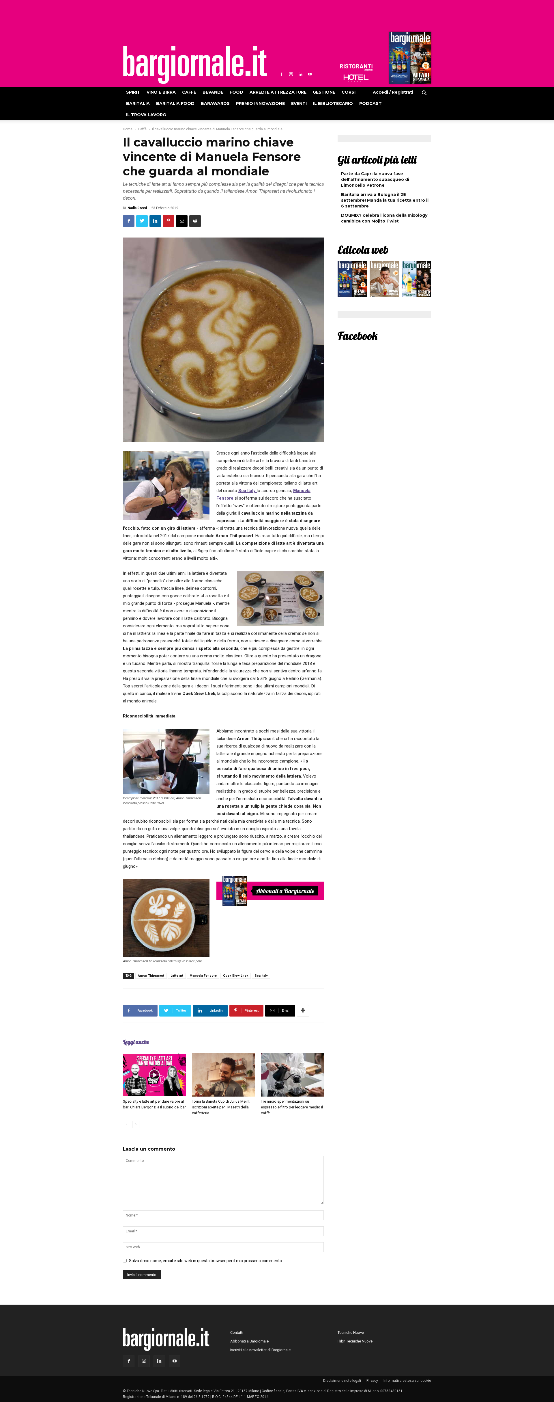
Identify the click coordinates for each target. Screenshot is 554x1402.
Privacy (372, 1381)
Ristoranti (356, 67)
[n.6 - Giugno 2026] (384, 280)
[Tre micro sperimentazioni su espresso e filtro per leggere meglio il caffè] (292, 1075)
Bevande (213, 92)
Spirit (133, 92)
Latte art (177, 976)
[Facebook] (281, 74)
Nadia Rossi (137, 208)
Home (127, 129)
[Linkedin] (300, 74)
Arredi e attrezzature (278, 92)
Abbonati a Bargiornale (285, 891)
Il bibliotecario (333, 103)
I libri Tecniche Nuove (355, 1341)
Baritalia (138, 103)
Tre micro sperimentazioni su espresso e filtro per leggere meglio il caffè (292, 1107)
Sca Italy (247, 490)
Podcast (370, 103)
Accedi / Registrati (393, 92)
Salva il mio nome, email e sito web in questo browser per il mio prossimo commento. (206, 1260)
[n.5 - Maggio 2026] (416, 280)
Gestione (324, 92)
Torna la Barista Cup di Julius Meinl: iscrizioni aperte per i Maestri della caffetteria (221, 1107)
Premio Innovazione (260, 103)
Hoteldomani (356, 78)
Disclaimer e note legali (342, 1381)
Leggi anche (136, 1041)
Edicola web (363, 249)
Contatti (236, 1332)
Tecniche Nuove (351, 1332)
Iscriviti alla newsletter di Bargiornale (260, 1350)
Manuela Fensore (203, 976)
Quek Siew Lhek (235, 976)
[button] (424, 94)
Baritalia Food (175, 103)
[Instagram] (291, 74)
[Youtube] (310, 74)
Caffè (189, 92)
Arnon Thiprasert (151, 976)
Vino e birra (161, 92)
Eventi (299, 103)
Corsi (348, 92)
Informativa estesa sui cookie (407, 1381)
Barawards (215, 103)
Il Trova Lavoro (146, 114)
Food (236, 92)
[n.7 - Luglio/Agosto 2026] (409, 59)
